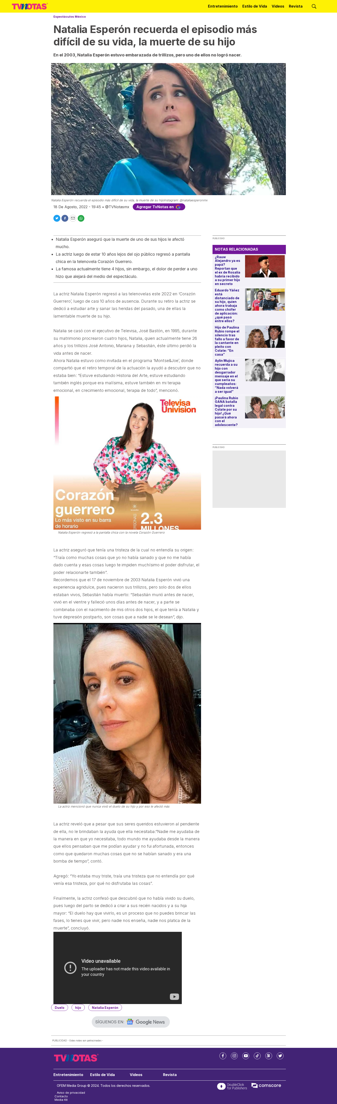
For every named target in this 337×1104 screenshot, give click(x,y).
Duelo (59, 1008)
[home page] (29, 6)
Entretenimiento (223, 6)
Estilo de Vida (254, 6)
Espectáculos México (69, 16)
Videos (278, 6)
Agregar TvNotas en (155, 207)
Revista (296, 6)
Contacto (61, 1096)
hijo (78, 1008)
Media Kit (61, 1099)
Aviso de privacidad (71, 1092)
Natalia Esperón (105, 1008)
